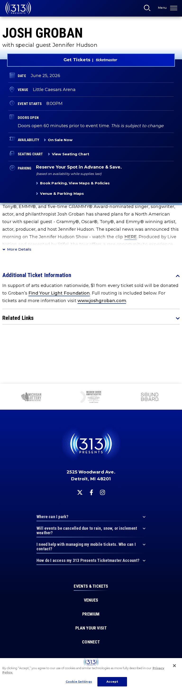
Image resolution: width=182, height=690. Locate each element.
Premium (91, 614)
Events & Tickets (91, 586)
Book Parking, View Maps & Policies (75, 183)
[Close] (174, 665)
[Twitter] (80, 492)
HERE (130, 236)
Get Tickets (77, 59)
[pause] (176, 390)
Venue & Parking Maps (62, 193)
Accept (112, 681)
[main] (91, 192)
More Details (19, 249)
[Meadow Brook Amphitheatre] (39, 397)
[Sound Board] (98, 397)
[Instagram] (102, 492)
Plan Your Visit (91, 628)
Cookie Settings (79, 681)
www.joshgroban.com (101, 300)
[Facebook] (91, 492)
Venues (91, 600)
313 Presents (18, 8)
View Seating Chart (70, 154)
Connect (91, 642)
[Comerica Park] (157, 397)
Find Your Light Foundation (59, 293)
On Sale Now (60, 140)
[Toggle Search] (148, 9)
